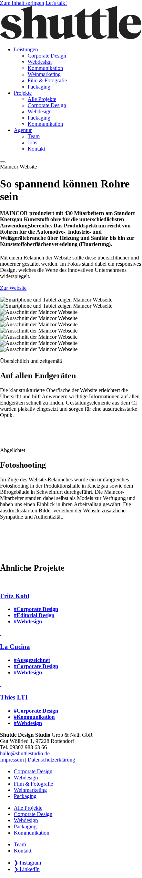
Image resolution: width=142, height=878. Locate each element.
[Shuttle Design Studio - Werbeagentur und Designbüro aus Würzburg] (71, 38)
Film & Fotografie (33, 784)
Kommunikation (31, 833)
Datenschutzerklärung (51, 760)
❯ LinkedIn (27, 869)
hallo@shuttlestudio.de (25, 753)
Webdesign (26, 777)
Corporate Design (33, 771)
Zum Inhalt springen (22, 3)
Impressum (12, 760)
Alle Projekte (28, 808)
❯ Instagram (27, 863)
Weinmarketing (30, 790)
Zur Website (13, 288)
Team (20, 844)
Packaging (25, 796)
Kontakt (22, 851)
